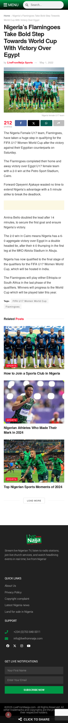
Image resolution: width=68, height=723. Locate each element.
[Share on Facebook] (21, 123)
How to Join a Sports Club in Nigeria (32, 373)
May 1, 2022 (46, 62)
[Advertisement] (34, 205)
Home (7, 15)
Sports (11, 365)
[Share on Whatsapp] (46, 123)
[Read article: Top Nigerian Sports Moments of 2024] (34, 461)
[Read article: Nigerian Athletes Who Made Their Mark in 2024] (34, 402)
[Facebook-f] (8, 646)
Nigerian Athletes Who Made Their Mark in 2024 (30, 430)
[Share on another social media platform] (58, 123)
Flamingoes (13, 306)
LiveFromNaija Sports (20, 62)
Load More (34, 500)
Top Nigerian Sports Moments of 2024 (33, 486)
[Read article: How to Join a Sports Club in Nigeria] (34, 347)
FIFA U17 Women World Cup (30, 300)
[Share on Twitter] (34, 123)
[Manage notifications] (8, 715)
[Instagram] (22, 646)
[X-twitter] (15, 646)
